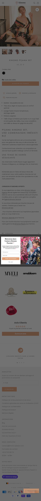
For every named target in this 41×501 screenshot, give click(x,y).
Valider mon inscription (10, 258)
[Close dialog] (39, 238)
